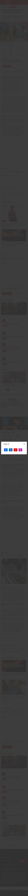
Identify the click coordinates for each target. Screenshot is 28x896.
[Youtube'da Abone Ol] (15, 449)
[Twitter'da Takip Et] (11, 449)
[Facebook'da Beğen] (6, 449)
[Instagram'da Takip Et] (20, 449)
